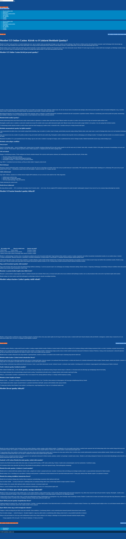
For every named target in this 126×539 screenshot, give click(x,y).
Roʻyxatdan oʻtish (4, 7)
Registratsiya (6, 528)
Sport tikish (5, 15)
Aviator (4, 17)
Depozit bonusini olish (121, 343)
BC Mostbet (6, 16)
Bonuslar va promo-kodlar (9, 13)
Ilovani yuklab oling (4, 8)
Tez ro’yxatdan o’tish (8, 11)
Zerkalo (4, 18)
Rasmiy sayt (3, 34)
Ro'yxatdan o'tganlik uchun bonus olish (117, 34)
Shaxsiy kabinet (3, 343)
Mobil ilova (5, 12)
